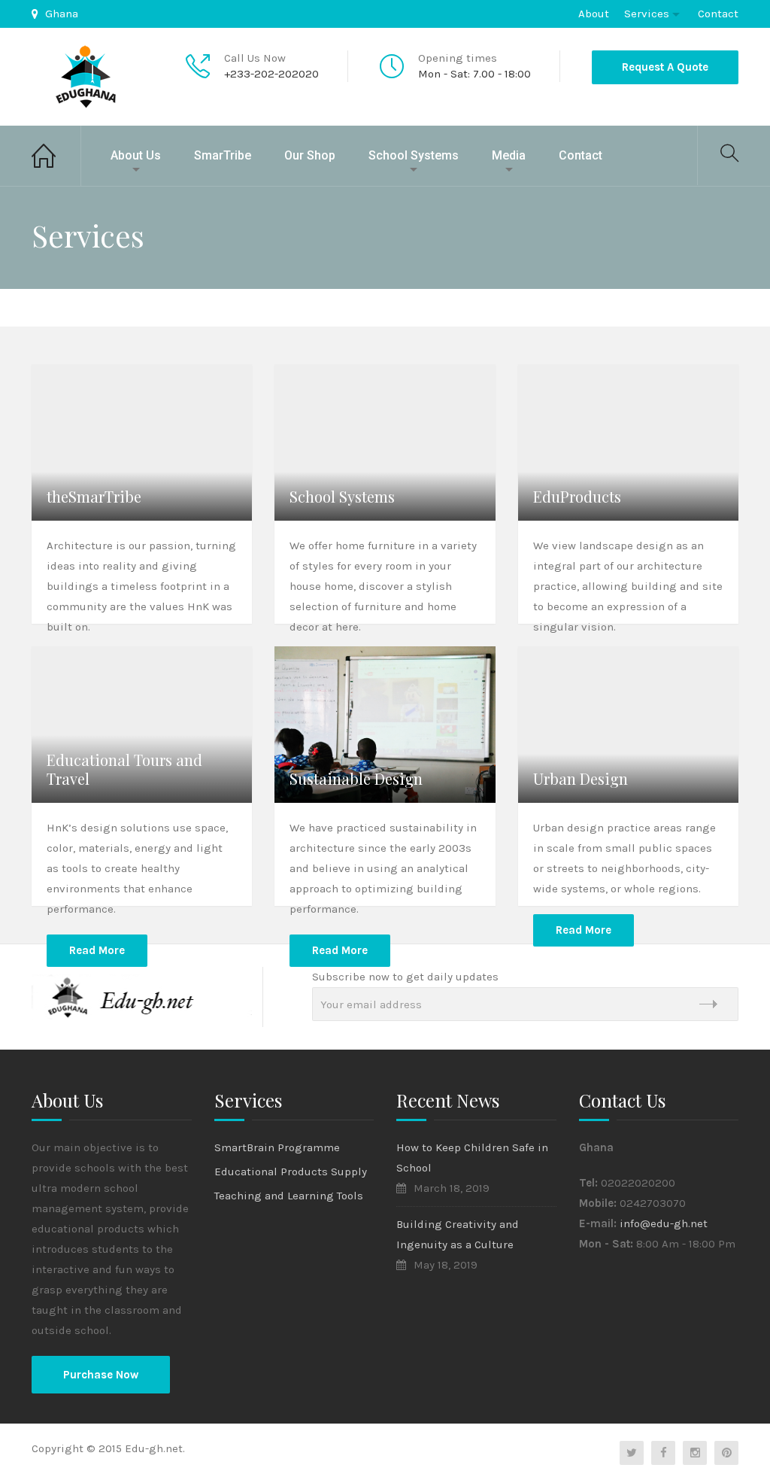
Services (646, 13)
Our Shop (309, 155)
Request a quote (665, 67)
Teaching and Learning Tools (288, 1195)
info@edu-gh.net (664, 1223)
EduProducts (577, 496)
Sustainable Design (356, 778)
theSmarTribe (94, 496)
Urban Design (580, 778)
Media (509, 155)
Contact (718, 13)
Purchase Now (100, 1374)
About (593, 13)
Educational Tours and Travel (124, 769)
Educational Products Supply (290, 1171)
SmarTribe (222, 155)
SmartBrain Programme (277, 1147)
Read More (97, 950)
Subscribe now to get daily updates (405, 976)
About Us (136, 155)
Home (56, 156)
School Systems (413, 155)
